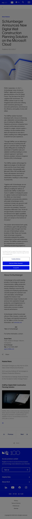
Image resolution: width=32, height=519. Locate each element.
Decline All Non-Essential (16, 263)
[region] (16, 259)
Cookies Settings (16, 258)
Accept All (16, 267)
